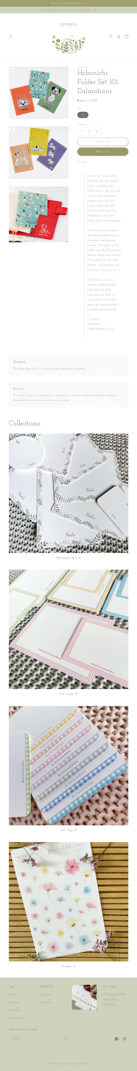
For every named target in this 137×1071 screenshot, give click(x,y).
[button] (10, 36)
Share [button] (84, 162)
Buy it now (103, 151)
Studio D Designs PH (63, 1064)
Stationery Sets (66, 557)
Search (12, 994)
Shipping (14, 1002)
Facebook (45, 1002)
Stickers (66, 966)
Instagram (46, 994)
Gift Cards (66, 694)
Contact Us (15, 1018)
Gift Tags (66, 830)
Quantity (82, 124)
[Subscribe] (64, 1038)
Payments (14, 1010)
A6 (83, 115)
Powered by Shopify (81, 1064)
